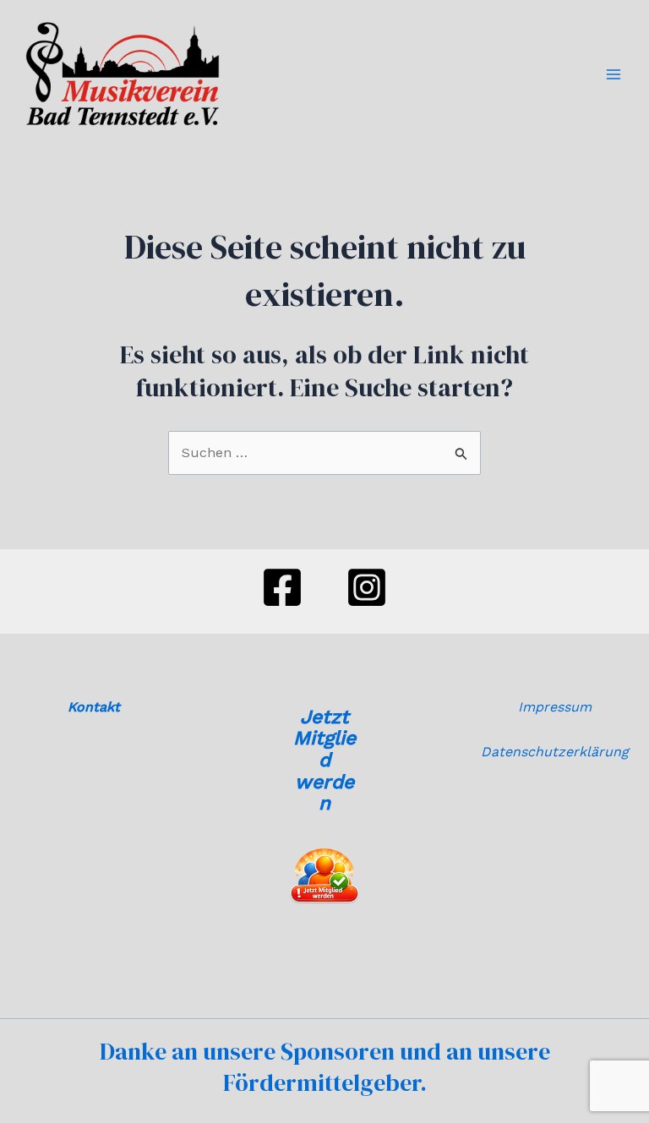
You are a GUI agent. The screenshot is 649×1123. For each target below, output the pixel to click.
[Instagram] (367, 587)
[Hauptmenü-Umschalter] (613, 74)
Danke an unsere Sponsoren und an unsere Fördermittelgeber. (325, 1066)
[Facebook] (282, 587)
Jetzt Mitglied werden (324, 760)
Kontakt (94, 707)
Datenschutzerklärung (555, 752)
